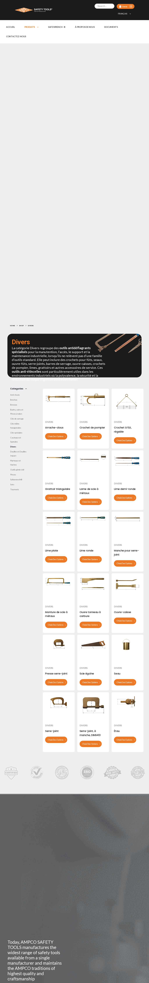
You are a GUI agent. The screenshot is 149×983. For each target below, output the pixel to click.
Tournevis (14, 489)
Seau (117, 673)
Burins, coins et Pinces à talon (16, 411)
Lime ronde (86, 550)
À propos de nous (85, 27)
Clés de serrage (17, 418)
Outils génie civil (17, 469)
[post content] (58, 403)
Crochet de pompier (92, 427)
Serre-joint (51, 731)
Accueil (10, 27)
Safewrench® (16, 479)
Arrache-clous (54, 427)
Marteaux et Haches (15, 462)
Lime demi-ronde (124, 489)
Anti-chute (15, 395)
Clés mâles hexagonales (15, 425)
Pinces (13, 474)
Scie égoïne (87, 673)
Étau (116, 731)
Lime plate (51, 550)
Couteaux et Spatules (15, 439)
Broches (13, 399)
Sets (12, 484)
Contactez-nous (16, 36)
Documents (111, 27)
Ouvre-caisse (122, 612)
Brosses (13, 404)
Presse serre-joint (56, 673)
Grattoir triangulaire (57, 489)
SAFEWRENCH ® (56, 27)
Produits (29, 27)
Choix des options (55, 436)
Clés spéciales (16, 432)
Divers (49, 421)
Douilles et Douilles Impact (18, 453)
